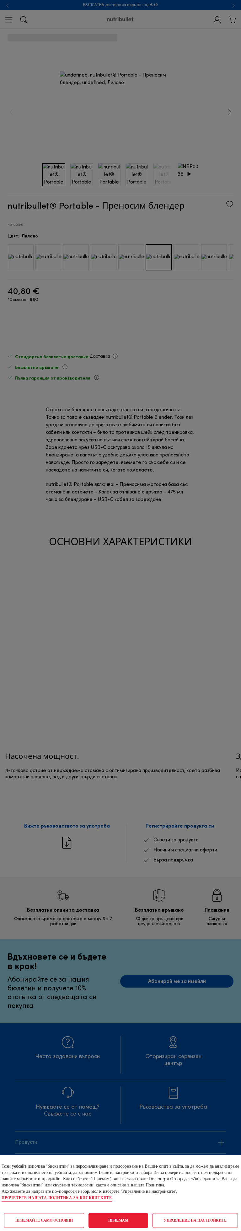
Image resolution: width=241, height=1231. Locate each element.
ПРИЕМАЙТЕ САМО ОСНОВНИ (44, 1221)
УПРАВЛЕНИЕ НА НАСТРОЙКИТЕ (195, 1221)
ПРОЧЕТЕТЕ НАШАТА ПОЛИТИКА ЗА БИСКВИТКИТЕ (57, 1198)
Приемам (118, 1221)
